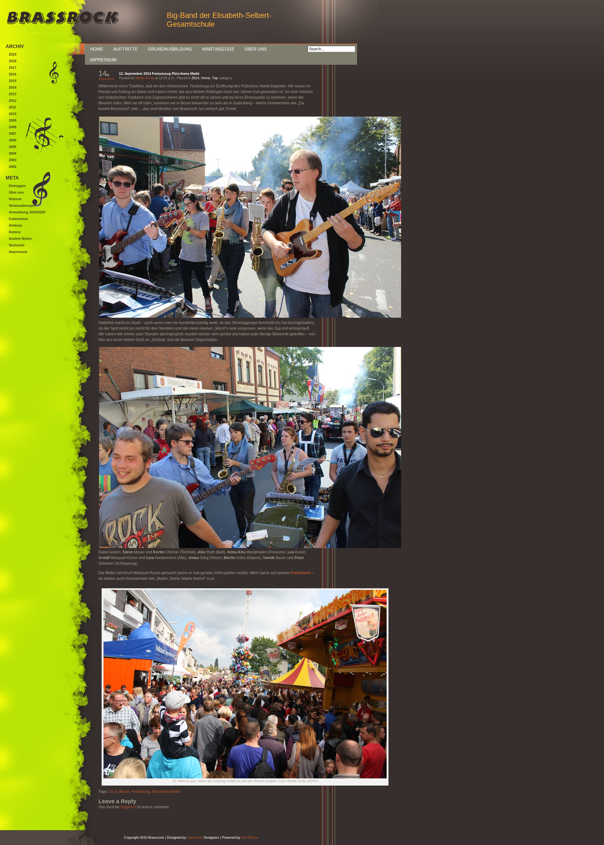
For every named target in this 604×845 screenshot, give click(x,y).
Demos (14, 232)
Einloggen (17, 186)
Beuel (124, 791)
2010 (12, 114)
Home (96, 49)
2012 (12, 100)
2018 (12, 61)
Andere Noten (20, 238)
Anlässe (15, 225)
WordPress (250, 837)
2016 (12, 74)
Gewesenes (18, 219)
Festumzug (140, 791)
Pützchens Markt (166, 791)
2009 (12, 120)
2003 (12, 160)
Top (215, 78)
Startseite (17, 245)
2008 (12, 127)
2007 (12, 133)
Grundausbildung (170, 49)
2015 (12, 81)
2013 (12, 94)
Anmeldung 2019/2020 (27, 212)
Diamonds (195, 837)
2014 (195, 78)
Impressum (103, 59)
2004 (12, 153)
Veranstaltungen (22, 205)
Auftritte (125, 49)
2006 (12, 140)
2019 (12, 54)
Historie (15, 199)
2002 (12, 166)
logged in (128, 807)
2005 (12, 147)
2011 (12, 107)
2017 (12, 67)
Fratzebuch (300, 573)
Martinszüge (218, 49)
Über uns (255, 49)
